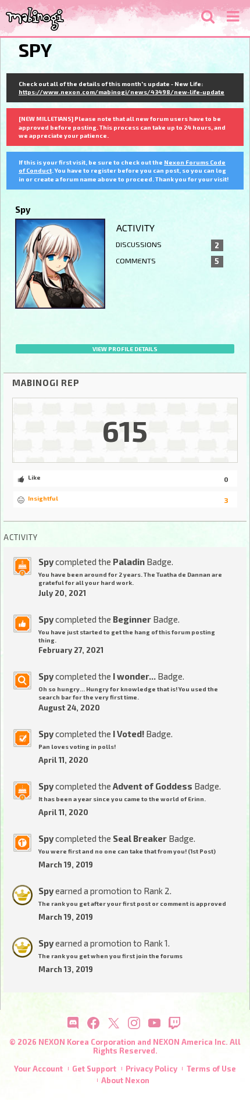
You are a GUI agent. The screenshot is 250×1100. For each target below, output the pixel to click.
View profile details (125, 348)
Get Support (94, 1068)
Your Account (38, 1068)
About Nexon (125, 1080)
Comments (168, 261)
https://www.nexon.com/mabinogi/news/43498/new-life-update (121, 91)
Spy (45, 561)
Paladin (129, 561)
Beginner (132, 619)
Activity (135, 227)
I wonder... (134, 676)
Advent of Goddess (152, 786)
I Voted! (128, 733)
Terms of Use (211, 1068)
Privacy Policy (151, 1068)
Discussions (168, 244)
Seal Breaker (140, 838)
